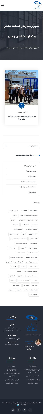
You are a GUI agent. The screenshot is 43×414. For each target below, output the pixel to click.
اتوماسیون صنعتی (32, 376)
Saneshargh (33, 211)
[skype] (19, 410)
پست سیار (26, 285)
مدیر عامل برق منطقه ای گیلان (30, 271)
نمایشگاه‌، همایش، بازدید (29, 187)
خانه (24, 45)
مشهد (18, 271)
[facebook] (30, 410)
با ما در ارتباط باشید (29, 347)
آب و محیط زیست (13, 211)
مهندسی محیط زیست (30, 182)
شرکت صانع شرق (20, 253)
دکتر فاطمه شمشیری (32, 253)
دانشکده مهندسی (33, 239)
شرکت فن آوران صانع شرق (31, 257)
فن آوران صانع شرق (33, 266)
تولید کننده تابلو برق (14, 234)
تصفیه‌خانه (15, 225)
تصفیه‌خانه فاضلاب (18, 229)
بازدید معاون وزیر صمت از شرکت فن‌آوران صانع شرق (22, 117)
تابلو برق (13, 220)
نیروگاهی (33, 192)
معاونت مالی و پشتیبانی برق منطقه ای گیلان (27, 276)
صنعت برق (33, 176)
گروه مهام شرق (12, 369)
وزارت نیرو (12, 366)
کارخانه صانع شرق (33, 294)
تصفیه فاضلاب (25, 225)
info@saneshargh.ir (12, 344)
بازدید (14, 215)
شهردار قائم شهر (18, 262)
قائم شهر (22, 266)
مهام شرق (11, 276)
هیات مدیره (34, 285)
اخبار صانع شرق (20, 113)
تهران (23, 234)
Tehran (23, 211)
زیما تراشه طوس (12, 383)
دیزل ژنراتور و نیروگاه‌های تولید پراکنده (32, 371)
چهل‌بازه (10, 290)
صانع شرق (8, 262)
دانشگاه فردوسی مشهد (21, 243)
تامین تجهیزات (32, 171)
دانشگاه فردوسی (33, 243)
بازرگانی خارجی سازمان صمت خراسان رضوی (28, 220)
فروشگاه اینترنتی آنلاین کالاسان (12, 374)
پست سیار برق (16, 285)
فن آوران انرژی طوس (12, 379)
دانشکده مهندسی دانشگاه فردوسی (18, 239)
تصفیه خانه (34, 225)
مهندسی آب (34, 280)
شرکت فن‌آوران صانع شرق (16, 257)
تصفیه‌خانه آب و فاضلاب (31, 229)
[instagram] (13, 410)
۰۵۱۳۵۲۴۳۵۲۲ (9, 339)
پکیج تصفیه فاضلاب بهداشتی (30, 290)
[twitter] (24, 410)
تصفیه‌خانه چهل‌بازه (33, 234)
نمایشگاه (12, 280)
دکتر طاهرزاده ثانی (12, 248)
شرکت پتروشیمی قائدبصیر (31, 262)
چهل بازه (18, 290)
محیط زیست (13, 266)
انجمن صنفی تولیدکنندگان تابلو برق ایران (28, 215)
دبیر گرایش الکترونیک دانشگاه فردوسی (29, 248)
